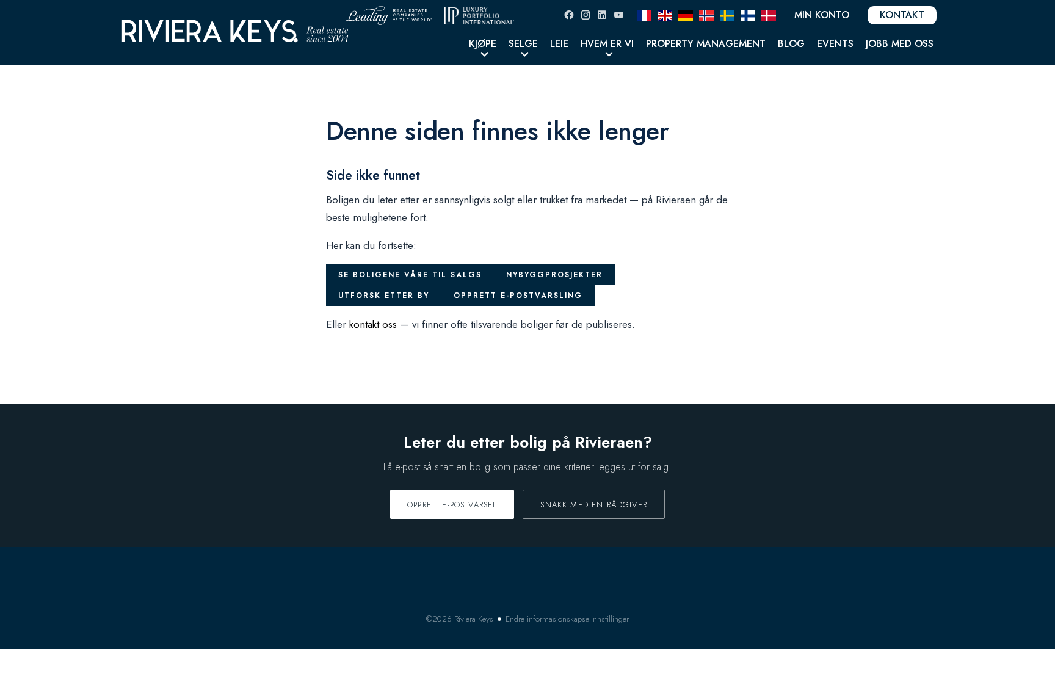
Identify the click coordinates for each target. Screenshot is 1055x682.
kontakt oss (373, 324)
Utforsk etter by (383, 295)
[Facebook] (569, 15)
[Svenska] (727, 15)
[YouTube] (618, 15)
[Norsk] (706, 15)
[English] (665, 15)
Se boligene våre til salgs (410, 274)
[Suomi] (748, 15)
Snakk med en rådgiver (593, 504)
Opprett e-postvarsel (452, 504)
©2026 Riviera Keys (459, 619)
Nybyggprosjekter (554, 274)
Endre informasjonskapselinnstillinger (567, 619)
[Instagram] (585, 15)
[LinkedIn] (601, 15)
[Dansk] (768, 15)
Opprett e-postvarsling (518, 295)
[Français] (644, 15)
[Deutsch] (685, 15)
